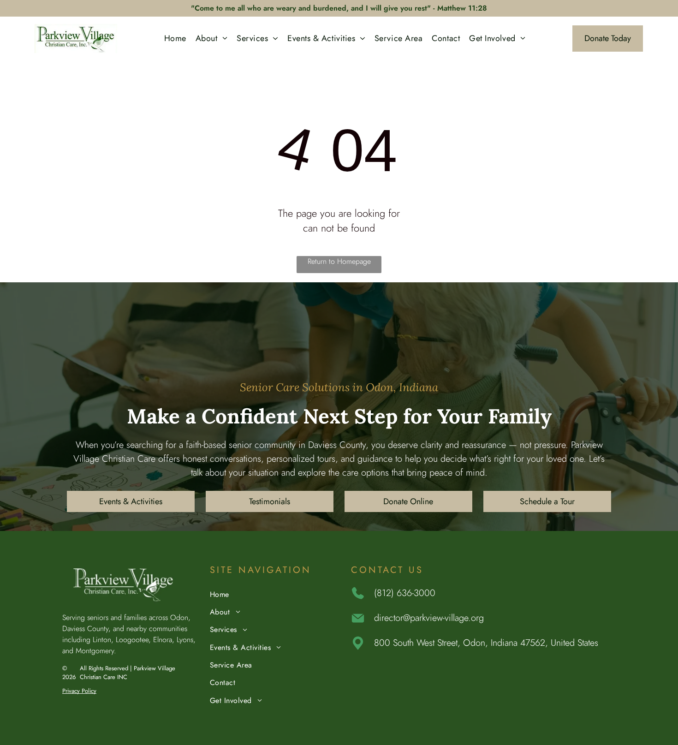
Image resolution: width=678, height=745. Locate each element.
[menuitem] (175, 38)
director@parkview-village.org (429, 618)
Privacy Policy (79, 690)
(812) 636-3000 (404, 593)
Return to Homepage (339, 261)
